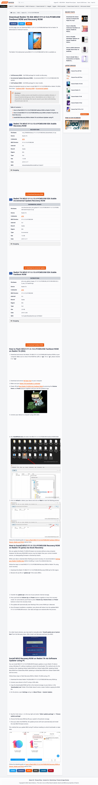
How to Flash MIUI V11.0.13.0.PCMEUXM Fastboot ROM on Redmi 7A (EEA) (34, 110)
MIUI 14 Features (30, 6)
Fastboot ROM (20, 88)
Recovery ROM (30, 88)
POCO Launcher (62, 6)
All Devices (84, 114)
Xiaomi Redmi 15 (75, 90)
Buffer (36, 770)
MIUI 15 (11, 6)
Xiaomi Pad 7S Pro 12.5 (77, 109)
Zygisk (54, 6)
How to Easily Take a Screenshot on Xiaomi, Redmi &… (73, 58)
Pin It (50, 770)
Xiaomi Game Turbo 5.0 (73, 6)
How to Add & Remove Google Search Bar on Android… (73, 49)
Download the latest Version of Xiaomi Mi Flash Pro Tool (72, 18)
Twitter (13, 770)
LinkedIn (43, 770)
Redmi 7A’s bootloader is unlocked (30, 383)
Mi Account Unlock (85, 6)
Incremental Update (42, 88)
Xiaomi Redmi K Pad (76, 103)
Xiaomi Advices (32, 783)
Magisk (49, 6)
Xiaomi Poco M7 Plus (76, 77)
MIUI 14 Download (19, 6)
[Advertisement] (34, 63)
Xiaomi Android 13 (41, 6)
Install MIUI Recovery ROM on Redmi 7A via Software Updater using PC (33, 117)
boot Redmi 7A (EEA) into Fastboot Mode (31, 386)
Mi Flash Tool (27, 380)
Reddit (29, 770)
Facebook (21, 770)
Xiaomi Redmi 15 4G (76, 96)
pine (23, 139)
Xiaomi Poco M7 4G (76, 71)
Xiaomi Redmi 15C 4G (77, 83)
